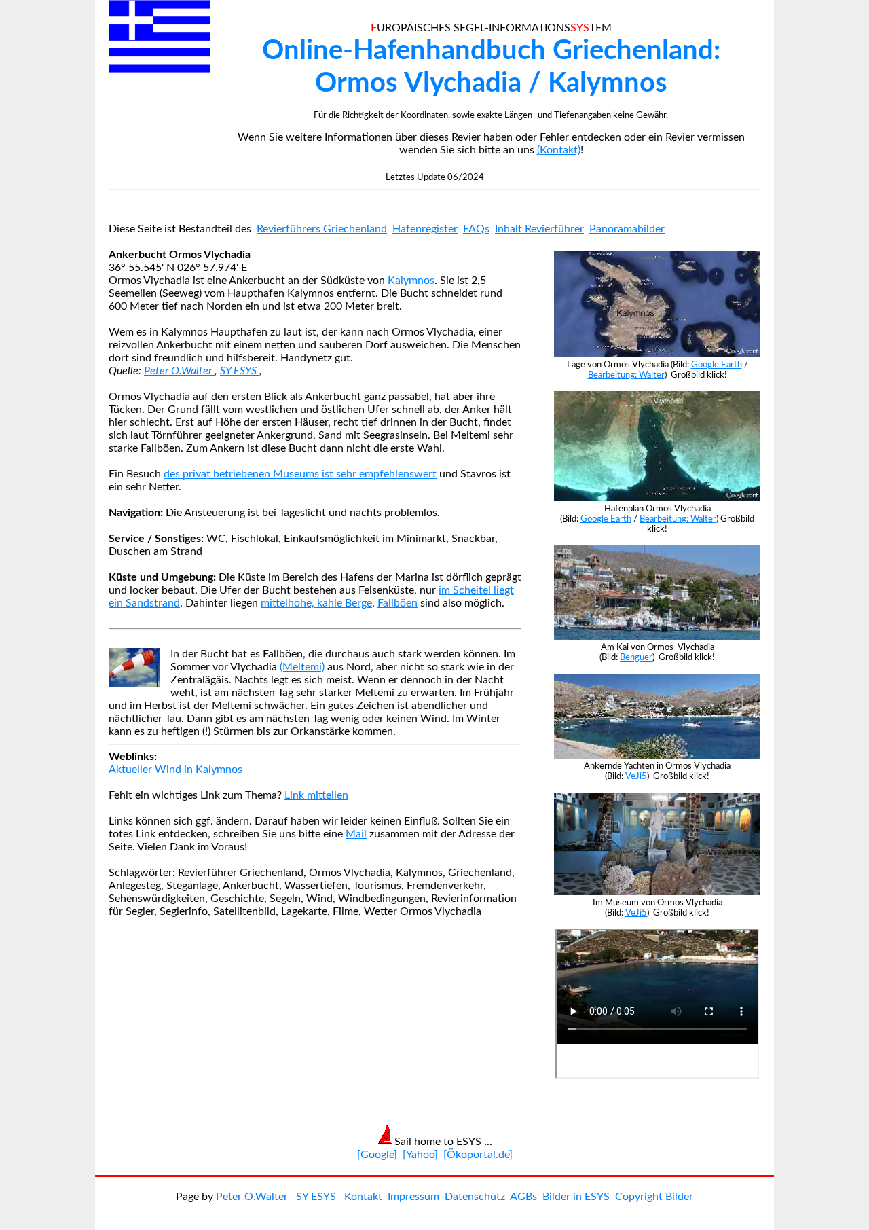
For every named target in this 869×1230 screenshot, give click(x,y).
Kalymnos (411, 280)
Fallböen (397, 603)
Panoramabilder (627, 228)
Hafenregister (425, 228)
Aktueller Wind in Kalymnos (175, 769)
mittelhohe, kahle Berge (316, 603)
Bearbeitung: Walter (626, 375)
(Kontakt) (558, 150)
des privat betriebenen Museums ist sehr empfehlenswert (300, 474)
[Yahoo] (420, 1154)
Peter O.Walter (179, 370)
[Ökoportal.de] (478, 1154)
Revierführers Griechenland (322, 228)
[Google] (377, 1154)
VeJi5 (636, 776)
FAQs (476, 228)
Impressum (413, 1196)
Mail (356, 834)
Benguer (636, 657)
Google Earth (716, 365)
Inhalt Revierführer (539, 228)
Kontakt (363, 1196)
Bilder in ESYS (576, 1196)
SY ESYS (239, 370)
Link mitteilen (316, 795)
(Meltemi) (302, 667)
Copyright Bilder (654, 1196)
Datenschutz (475, 1196)
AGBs (523, 1196)
